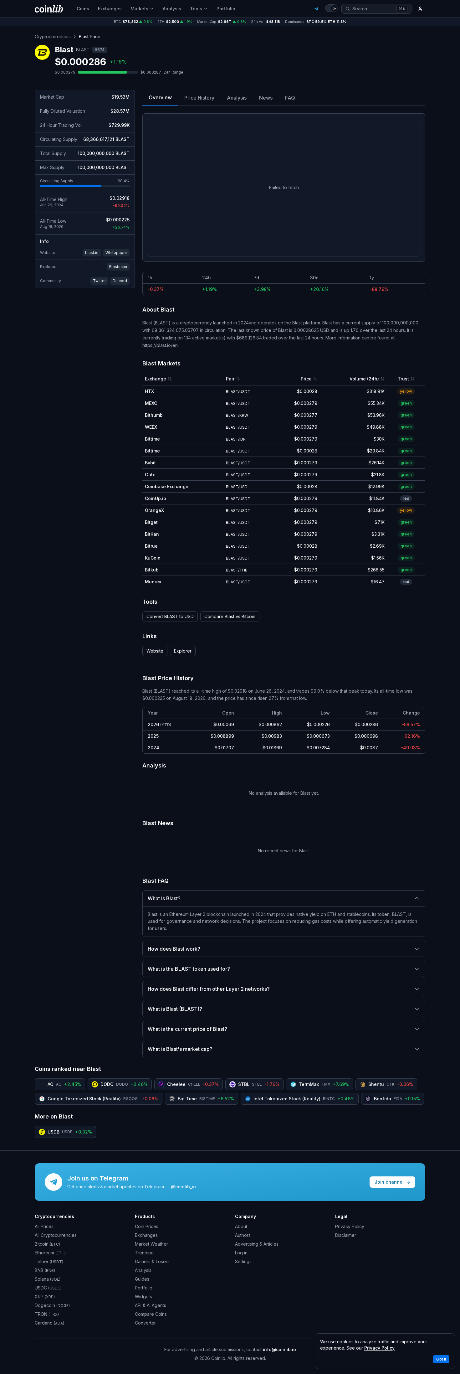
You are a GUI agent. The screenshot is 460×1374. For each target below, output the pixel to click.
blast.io (92, 252)
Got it (441, 1359)
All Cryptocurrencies (56, 1235)
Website (154, 650)
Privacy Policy (349, 1226)
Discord (120, 280)
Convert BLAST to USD (170, 616)
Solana (47, 1279)
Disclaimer (345, 1235)
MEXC (151, 403)
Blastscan (118, 266)
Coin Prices (146, 1226)
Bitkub (152, 569)
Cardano (49, 1322)
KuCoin (153, 557)
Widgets (143, 1296)
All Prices (44, 1226)
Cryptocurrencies (53, 36)
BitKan (152, 534)
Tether (49, 1261)
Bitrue (151, 546)
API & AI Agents (150, 1305)
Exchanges (110, 8)
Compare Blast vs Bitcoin (229, 616)
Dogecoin (52, 1305)
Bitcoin (47, 1244)
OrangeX (154, 510)
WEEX (151, 427)
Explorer (183, 650)
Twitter (99, 280)
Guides (142, 1279)
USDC (48, 1287)
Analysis (172, 8)
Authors (243, 1235)
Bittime (152, 439)
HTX (149, 391)
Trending (144, 1252)
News (266, 98)
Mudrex (153, 581)
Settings (243, 1261)
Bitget (151, 522)
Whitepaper (116, 252)
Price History (199, 98)
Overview (160, 97)
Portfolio (226, 8)
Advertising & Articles (257, 1244)
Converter (145, 1322)
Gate (150, 474)
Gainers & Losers (152, 1261)
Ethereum (50, 1252)
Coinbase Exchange (166, 486)
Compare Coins (151, 1314)
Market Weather (151, 1244)
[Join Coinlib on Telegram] (316, 9)
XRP (45, 1296)
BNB (45, 1270)
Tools (196, 8)
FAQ (290, 98)
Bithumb (154, 415)
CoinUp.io (155, 498)
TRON (47, 1314)
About (241, 1226)
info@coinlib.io (279, 1349)
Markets (139, 8)
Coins (83, 8)
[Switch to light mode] (331, 8)
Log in (241, 1252)
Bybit (150, 462)
